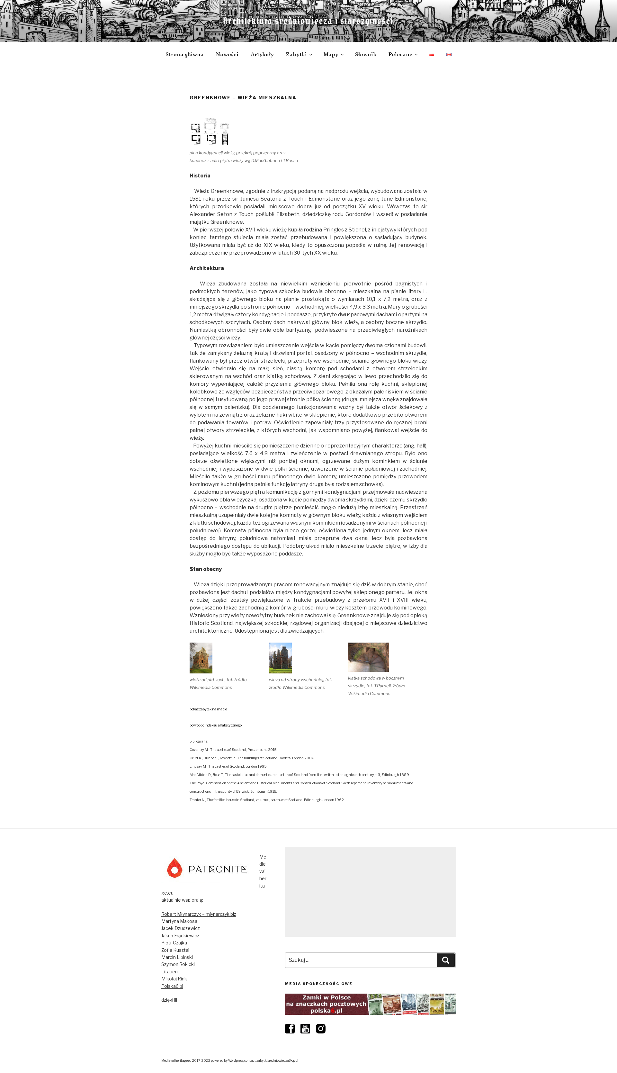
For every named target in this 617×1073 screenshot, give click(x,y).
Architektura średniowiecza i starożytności (308, 21)
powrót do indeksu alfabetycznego (216, 725)
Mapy (331, 54)
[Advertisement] (370, 892)
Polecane (400, 54)
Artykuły (262, 54)
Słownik (365, 54)
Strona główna (184, 54)
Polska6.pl (172, 986)
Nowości (227, 54)
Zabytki (296, 54)
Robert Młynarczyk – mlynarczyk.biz (198, 914)
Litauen (169, 971)
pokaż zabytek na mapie (208, 709)
